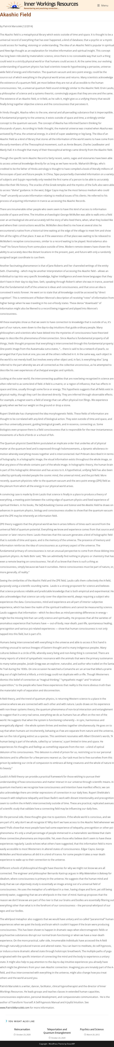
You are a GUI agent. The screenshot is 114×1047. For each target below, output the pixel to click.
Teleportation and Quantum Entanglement (57, 1031)
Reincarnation (22, 1029)
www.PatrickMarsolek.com (14, 1007)
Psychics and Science (92, 1029)
